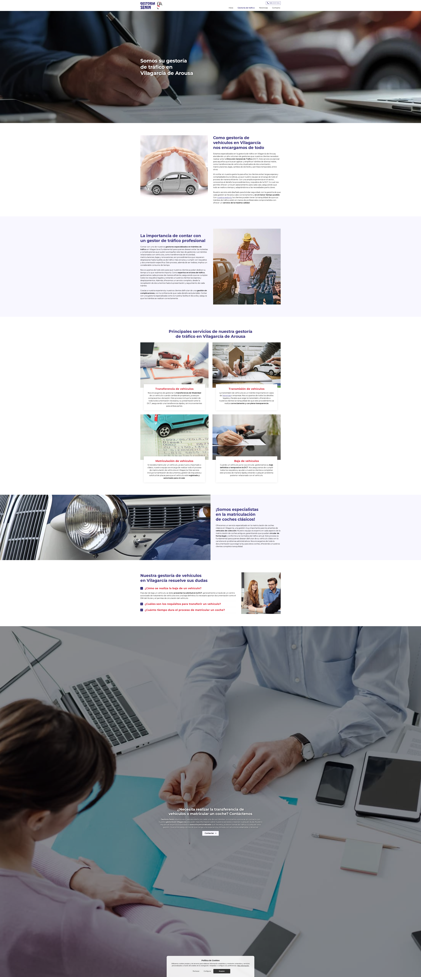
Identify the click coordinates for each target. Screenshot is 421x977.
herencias (226, 395)
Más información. (243, 965)
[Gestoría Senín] (151, 5)
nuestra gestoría (224, 197)
